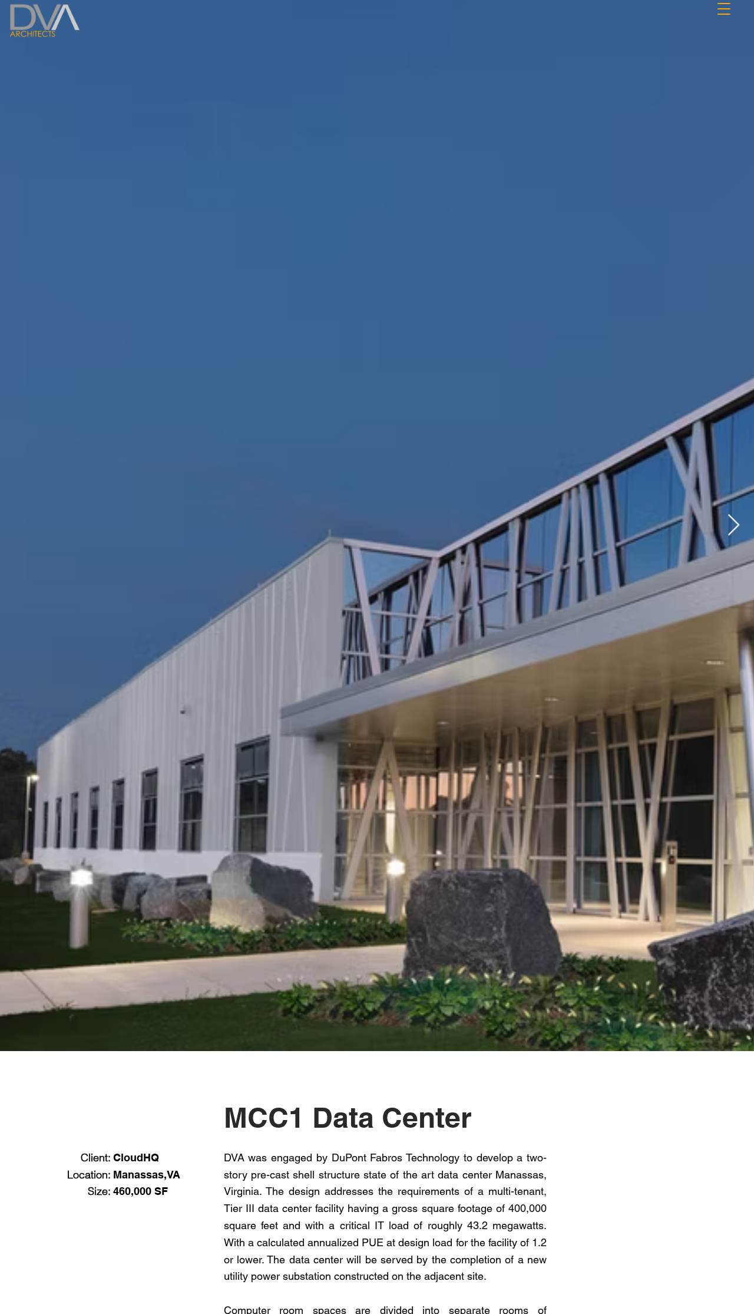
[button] (724, 7)
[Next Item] (733, 525)
